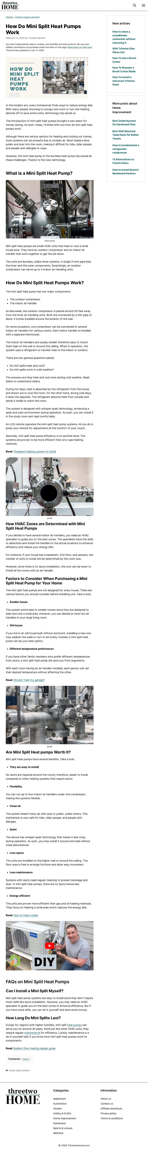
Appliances (59, 1098)
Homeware (59, 1123)
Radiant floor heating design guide (34, 1048)
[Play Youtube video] (50, 945)
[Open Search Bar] (134, 5)
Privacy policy (108, 1113)
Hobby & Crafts (62, 1113)
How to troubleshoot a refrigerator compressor (125, 149)
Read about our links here (80, 47)
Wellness (58, 1133)
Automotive (59, 1103)
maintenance (32, 1032)
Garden (57, 1108)
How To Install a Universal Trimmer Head (123, 81)
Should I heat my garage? (29, 680)
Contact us (107, 1103)
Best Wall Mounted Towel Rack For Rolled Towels (125, 135)
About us (106, 1098)
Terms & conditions (112, 1118)
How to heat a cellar (26, 915)
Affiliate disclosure (111, 1108)
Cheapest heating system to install (35, 451)
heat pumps (74, 1024)
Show (26, 1059)
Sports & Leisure (62, 1128)
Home (9, 17)
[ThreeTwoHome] (10, 5)
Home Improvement (27, 17)
